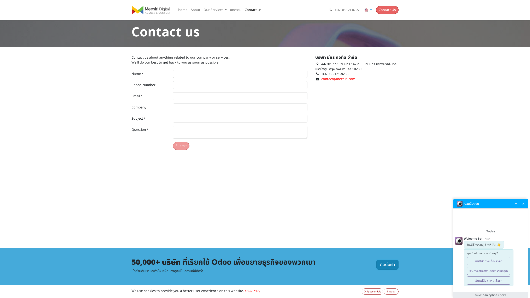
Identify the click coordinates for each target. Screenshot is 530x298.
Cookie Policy (252, 291)
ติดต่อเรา (387, 265)
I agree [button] (391, 291)
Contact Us (387, 9)
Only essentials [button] (372, 291)
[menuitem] (183, 10)
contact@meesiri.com (338, 79)
